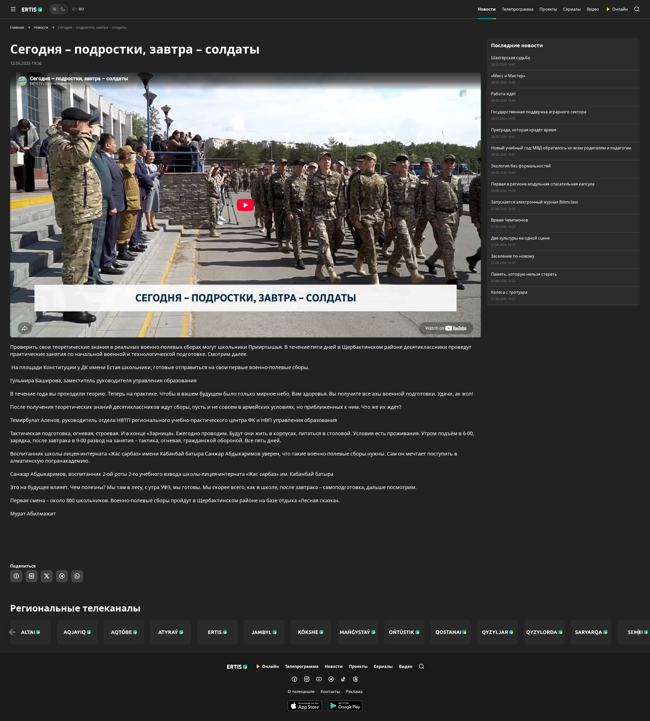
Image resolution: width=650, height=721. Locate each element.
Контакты (330, 691)
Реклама (354, 691)
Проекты (548, 9)
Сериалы (572, 9)
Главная (17, 27)
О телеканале (301, 691)
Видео (593, 9)
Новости (487, 9)
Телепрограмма (517, 9)
